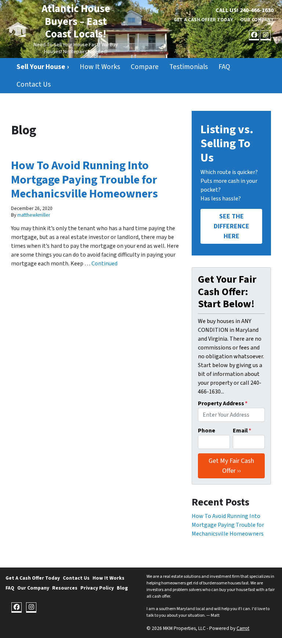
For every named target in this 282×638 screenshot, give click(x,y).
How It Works (100, 67)
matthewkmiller (33, 214)
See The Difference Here (231, 226)
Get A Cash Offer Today (203, 19)
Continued (104, 264)
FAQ (224, 67)
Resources (64, 587)
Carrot (242, 628)
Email (242, 431)
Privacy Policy (97, 587)
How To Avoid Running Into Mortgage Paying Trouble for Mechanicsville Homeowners (84, 179)
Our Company (257, 19)
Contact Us (34, 84)
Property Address (222, 403)
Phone (206, 431)
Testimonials (188, 67)
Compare (145, 67)
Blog (122, 587)
